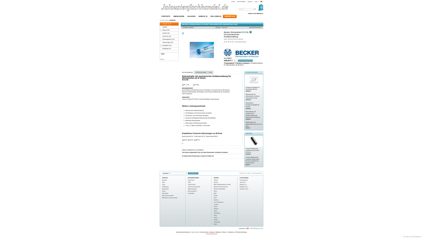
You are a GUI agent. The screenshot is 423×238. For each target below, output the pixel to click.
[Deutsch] (262, 2)
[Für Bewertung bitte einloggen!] (225, 41)
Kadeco (216, 200)
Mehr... (216, 224)
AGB (189, 182)
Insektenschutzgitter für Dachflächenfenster (252, 89)
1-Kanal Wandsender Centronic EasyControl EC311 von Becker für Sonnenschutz (252, 161)
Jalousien (191, 16)
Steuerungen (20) (167, 42)
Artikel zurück (188, 27)
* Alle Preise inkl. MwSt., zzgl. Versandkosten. (250, 173)
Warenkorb (165, 189)
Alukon (216, 180)
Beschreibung (187, 72)
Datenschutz (191, 184)
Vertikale (230, 232)
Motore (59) (165, 30)
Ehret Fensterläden (219, 189)
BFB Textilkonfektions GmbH (222, 184)
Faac (215, 198)
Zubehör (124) (229, 16)
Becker (216, 182)
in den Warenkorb (245, 60)
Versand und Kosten (194, 187)
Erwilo (216, 195)
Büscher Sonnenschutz (221, 187)
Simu (215, 215)
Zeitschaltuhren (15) (168, 39)
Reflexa (216, 209)
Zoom (183, 33)
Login (233, 1)
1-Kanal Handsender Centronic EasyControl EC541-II (252, 151)
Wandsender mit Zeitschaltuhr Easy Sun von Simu (254, 125)
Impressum (191, 180)
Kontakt (164, 180)
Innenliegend (178, 16)
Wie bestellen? (192, 191)
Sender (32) (166, 33)
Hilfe (163, 182)
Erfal (215, 193)
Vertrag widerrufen (211, 234)
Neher (216, 206)
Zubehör (172, 20)
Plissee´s (224, 232)
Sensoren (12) (166, 36)
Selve (215, 211)
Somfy (216, 220)
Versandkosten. (417, 236)
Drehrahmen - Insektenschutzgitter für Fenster (252, 105)
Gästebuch (165, 187)
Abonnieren (193, 173)
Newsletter (165, 173)
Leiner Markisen (219, 202)
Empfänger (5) (166, 48)
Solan (215, 217)
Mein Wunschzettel (167, 195)
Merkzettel (165, 193)
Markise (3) (203, 16)
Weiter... (162, 59)
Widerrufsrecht (192, 189)
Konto (164, 191)
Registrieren (241, 1)
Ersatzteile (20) (167, 45)
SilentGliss (217, 213)
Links (163, 184)
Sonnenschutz (204, 232)
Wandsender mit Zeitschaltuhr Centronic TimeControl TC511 (253, 97)
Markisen (218, 232)
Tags (210, 72)
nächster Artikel (255, 27)
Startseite (165, 16)
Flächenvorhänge (241, 232)
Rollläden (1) (216, 16)
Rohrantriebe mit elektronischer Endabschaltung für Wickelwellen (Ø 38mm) (253, 115)
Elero (215, 191)
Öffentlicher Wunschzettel (169, 198)
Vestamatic (217, 222)
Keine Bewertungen (240, 42)
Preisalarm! (200, 72)
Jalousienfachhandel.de (183, 232)
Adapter (164, 27)
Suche (241, 9)
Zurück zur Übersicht (255, 13)
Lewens (216, 204)
